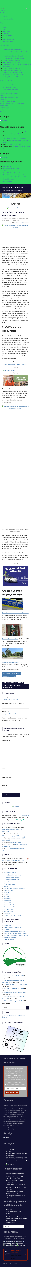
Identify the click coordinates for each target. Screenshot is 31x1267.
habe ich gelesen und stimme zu (15, 1084)
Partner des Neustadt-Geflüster (9, 97)
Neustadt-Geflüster (12, 187)
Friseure (6, 892)
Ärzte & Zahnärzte (9, 884)
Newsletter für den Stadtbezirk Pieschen (16, 1153)
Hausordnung (7, 166)
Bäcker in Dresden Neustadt (11, 54)
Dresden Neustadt (16, 673)
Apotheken (7, 882)
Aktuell (2, 13)
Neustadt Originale (8, 39)
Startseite (3, 10)
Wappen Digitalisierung (12, 1149)
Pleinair (14, 676)
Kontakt (2, 95)
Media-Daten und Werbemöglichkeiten (14, 175)
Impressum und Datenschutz (11, 168)
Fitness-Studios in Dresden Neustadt (13, 58)
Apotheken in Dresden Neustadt (12, 49)
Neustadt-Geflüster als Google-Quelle (13, 860)
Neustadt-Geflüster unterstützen (9, 93)
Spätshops (7, 898)
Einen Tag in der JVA (15, 144)
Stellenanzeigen (5, 107)
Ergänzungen (6, 740)
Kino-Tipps (6, 33)
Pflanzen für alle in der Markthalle (14, 988)
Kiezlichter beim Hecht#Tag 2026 (14, 976)
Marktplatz (3, 110)
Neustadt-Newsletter (9, 179)
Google (21, 222)
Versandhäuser (10, 1155)
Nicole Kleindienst (17, 218)
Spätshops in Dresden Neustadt (12, 70)
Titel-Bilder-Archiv (8, 41)
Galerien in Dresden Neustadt (11, 62)
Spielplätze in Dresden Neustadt (12, 72)
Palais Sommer (6, 676)
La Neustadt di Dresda (9, 87)
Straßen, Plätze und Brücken (11, 77)
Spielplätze (7, 900)
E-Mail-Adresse (6, 777)
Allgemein (3, 112)
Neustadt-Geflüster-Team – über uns (13, 173)
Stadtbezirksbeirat (8, 19)
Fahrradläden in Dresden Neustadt (13, 56)
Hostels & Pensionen (10, 903)
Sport (4, 29)
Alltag (1, 23)
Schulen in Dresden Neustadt (11, 68)
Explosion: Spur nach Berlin (13, 683)
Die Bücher (3, 99)
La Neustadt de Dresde (9, 85)
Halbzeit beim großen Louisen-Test (14, 992)
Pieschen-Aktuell (22, 1160)
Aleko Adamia (6, 673)
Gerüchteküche (7, 31)
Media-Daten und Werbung (8, 101)
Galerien (6, 894)
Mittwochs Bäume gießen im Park (14, 1001)
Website (4, 785)
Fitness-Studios (8, 890)
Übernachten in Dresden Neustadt (13, 74)
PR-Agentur (9, 1151)
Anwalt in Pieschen (11, 1148)
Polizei (5, 17)
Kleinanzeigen (4, 105)
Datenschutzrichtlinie (11, 1075)
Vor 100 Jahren (7, 35)
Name (4, 769)
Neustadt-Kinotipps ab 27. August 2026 (15, 984)
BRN (4, 37)
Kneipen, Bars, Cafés (10, 905)
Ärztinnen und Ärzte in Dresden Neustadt (15, 52)
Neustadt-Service (5, 45)
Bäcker (6, 886)
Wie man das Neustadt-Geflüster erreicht (12, 103)
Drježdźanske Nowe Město (10, 89)
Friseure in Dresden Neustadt (11, 60)
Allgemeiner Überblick (10, 872)
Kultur (4, 27)
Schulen (6, 896)
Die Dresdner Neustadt (6, 81)
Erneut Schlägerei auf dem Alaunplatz (12, 686)
